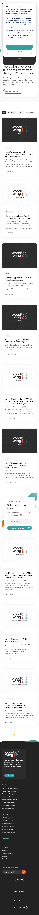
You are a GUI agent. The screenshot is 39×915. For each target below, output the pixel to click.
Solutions (5, 785)
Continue (19, 46)
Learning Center (7, 862)
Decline (19, 51)
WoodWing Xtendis (8, 826)
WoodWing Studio (7, 818)
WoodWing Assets (8, 821)
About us (5, 842)
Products (5, 815)
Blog (3, 845)
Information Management (9, 797)
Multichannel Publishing (9, 791)
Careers (4, 856)
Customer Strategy (8, 808)
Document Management (9, 794)
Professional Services (8, 805)
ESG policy (5, 847)
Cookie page (9, 27)
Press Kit (5, 859)
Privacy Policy (23, 25)
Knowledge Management (9, 799)
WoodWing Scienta (8, 823)
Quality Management (8, 802)
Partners (4, 850)
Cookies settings (19, 42)
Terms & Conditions (19, 901)
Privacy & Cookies (19, 896)
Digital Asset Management (10, 788)
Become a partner (7, 853)
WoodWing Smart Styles (9, 832)
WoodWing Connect (8, 829)
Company (5, 839)
